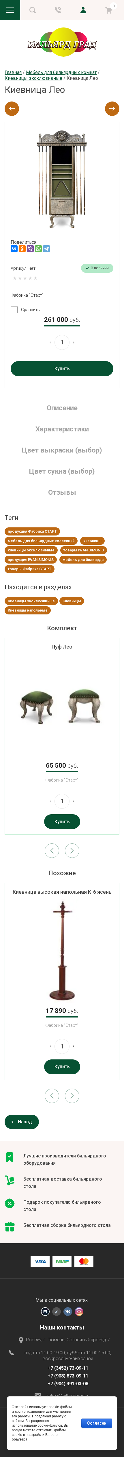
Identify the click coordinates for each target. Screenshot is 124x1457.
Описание (62, 408)
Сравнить (30, 309)
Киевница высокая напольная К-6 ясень (62, 892)
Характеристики (62, 429)
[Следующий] (112, 108)
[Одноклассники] (22, 248)
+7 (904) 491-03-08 (68, 1383)
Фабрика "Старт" (27, 295)
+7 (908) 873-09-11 (68, 1376)
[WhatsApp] (38, 248)
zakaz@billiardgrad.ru (67, 1396)
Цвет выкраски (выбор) (62, 450)
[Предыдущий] (12, 108)
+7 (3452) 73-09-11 (68, 1368)
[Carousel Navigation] (62, 850)
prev (52, 850)
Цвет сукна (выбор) (62, 471)
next (72, 850)
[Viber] (30, 248)
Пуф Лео (62, 647)
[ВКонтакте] (14, 248)
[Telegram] (46, 248)
